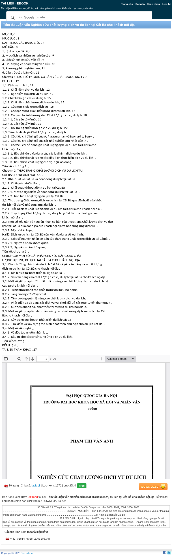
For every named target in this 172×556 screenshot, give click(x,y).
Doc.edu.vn (27, 553)
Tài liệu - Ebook (14, 3)
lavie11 (36, 485)
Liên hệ (166, 4)
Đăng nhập (153, 4)
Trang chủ (127, 4)
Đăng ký (140, 4)
